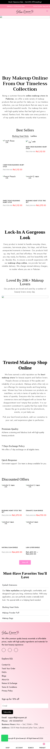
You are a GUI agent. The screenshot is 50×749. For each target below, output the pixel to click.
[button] (46, 12)
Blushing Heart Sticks (20, 136)
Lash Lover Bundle (33, 548)
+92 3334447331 (15, 721)
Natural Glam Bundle (10, 548)
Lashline (33, 136)
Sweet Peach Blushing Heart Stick (11, 201)
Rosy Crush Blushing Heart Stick (36, 148)
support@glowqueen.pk (17, 717)
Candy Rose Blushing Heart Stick (13, 166)
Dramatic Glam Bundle (34, 511)
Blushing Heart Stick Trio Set (36, 201)
